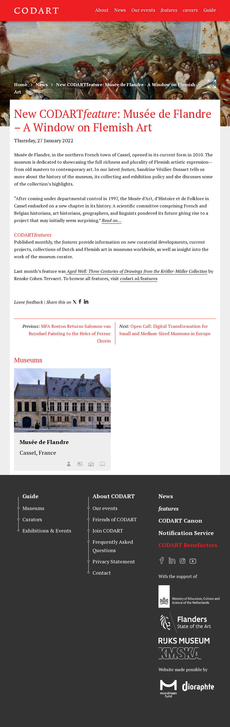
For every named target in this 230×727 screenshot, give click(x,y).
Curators (32, 519)
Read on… (111, 220)
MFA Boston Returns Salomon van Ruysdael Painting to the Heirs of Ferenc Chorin (70, 333)
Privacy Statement (114, 561)
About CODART (114, 496)
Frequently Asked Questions (113, 545)
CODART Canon (180, 520)
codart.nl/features (138, 278)
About (102, 10)
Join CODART (108, 530)
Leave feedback (28, 302)
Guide (209, 10)
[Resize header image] (211, 84)
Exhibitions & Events (46, 530)
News (120, 10)
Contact (102, 572)
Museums (33, 508)
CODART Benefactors (187, 545)
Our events (143, 10)
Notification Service (186, 533)
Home (20, 84)
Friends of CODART (115, 519)
